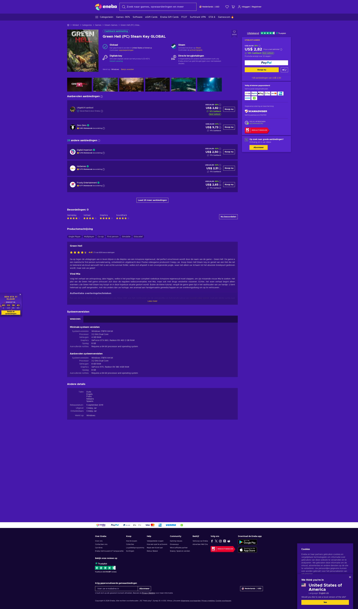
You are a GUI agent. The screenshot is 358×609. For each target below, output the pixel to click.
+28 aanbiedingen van (266, 78)
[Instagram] (220, 541)
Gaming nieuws (176, 541)
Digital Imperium (84, 150)
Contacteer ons (101, 544)
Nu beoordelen (228, 217)
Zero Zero (81, 125)
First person (112, 237)
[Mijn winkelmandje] (233, 7)
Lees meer (152, 301)
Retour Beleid (152, 551)
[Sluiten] (350, 577)
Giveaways (174, 544)
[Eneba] (106, 6)
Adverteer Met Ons (200, 544)
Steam (198, 48)
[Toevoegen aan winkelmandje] (284, 69)
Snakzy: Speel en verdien (180, 551)
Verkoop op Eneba (200, 541)
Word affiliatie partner (179, 548)
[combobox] (158, 7)
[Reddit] (228, 541)
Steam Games (110, 25)
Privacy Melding (148, 593)
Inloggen (246, 7)
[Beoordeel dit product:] (79, 252)
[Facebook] (212, 541)
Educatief (138, 237)
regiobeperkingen (126, 50)
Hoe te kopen (131, 541)
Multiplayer (89, 237)
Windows (90, 416)
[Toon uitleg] (104, 128)
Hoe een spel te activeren (157, 544)
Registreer (257, 7)
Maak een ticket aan (155, 548)
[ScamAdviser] (256, 111)
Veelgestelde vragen (155, 541)
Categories (87, 25)
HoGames (81, 166)
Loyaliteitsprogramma (135, 548)
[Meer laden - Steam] (173, 46)
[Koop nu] (266, 62)
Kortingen (130, 551)
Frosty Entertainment (87, 183)
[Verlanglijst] (227, 7)
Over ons (99, 541)
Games (98, 25)
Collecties (130, 544)
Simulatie (126, 237)
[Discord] (224, 541)
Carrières (99, 548)
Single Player (75, 237)
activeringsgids (196, 50)
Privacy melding (208, 601)
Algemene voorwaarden (191, 601)
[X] (216, 541)
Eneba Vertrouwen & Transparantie (109, 551)
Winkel (75, 25)
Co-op (101, 237)
